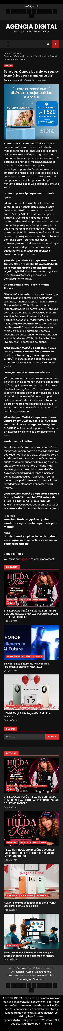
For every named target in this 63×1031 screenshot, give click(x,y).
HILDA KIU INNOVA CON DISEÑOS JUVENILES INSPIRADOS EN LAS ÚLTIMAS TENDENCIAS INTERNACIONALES (31, 828)
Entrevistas (17, 972)
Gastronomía (43, 972)
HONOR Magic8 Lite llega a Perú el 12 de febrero (31, 692)
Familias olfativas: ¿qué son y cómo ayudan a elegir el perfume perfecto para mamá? (30, 521)
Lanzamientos (13, 656)
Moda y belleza (39, 600)
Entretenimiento (43, 968)
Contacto (38, 979)
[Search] (48, 44)
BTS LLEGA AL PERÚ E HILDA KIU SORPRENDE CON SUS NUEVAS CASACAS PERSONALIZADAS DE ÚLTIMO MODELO (31, 589)
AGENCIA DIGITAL (31, 26)
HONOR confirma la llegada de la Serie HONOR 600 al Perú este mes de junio (31, 881)
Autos (29, 972)
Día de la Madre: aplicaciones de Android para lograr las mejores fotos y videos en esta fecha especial (30, 538)
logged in (24, 559)
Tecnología (37, 656)
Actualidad (12, 600)
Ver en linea (55, 44)
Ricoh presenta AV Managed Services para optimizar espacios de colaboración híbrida (31, 931)
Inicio (11, 968)
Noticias (8, 66)
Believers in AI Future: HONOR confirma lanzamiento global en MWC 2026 (31, 642)
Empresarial (25, 600)
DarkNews (28, 1024)
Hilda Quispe (12, 80)
